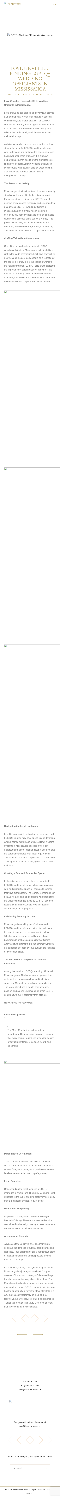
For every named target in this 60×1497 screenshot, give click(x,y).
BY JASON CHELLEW (42, 95)
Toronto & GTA (30, 1381)
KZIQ (31, 1494)
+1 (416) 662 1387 (30, 1385)
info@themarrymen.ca (30, 1389)
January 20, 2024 (17, 95)
